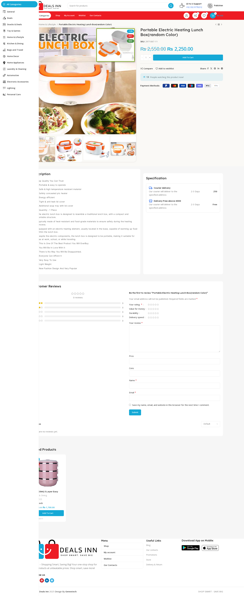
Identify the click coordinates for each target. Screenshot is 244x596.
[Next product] (221, 24)
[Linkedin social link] (218, 68)
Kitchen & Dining (39, 495)
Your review (136, 322)
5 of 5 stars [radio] (158, 305)
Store (148, 559)
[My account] (186, 15)
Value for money (137, 309)
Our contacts (152, 550)
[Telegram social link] (222, 68)
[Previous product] (215, 24)
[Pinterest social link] (215, 68)
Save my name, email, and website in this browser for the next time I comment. (170, 405)
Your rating (135, 304)
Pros (131, 356)
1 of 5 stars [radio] (149, 305)
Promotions (151, 554)
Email (132, 392)
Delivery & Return (154, 564)
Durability (134, 313)
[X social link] (211, 68)
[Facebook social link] (207, 68)
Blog (148, 545)
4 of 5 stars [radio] (155, 305)
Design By (66, 591)
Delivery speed (136, 317)
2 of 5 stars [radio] (151, 305)
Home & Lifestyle (47, 24)
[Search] (171, 5)
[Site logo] (46, 5)
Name (133, 380)
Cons (131, 368)
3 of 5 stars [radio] (153, 305)
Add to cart (188, 57)
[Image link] (64, 549)
